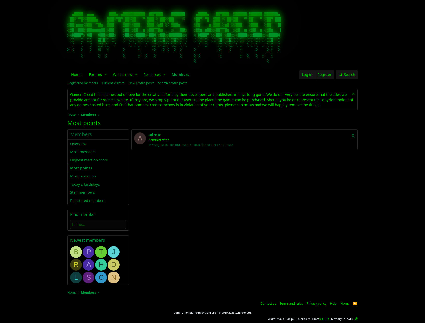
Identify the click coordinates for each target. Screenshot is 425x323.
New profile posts (141, 83)
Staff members (82, 192)
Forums (95, 74)
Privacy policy (316, 303)
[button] (105, 74)
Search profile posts (172, 83)
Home (76, 74)
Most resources (83, 176)
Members (180, 74)
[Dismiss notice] (353, 94)
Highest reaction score (89, 159)
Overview (78, 143)
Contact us (268, 303)
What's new (122, 74)
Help (333, 303)
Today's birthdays (85, 184)
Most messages (83, 151)
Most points (81, 167)
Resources (152, 74)
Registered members (82, 83)
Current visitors (113, 83)
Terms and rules (291, 303)
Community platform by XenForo (213, 312)
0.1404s (324, 319)
